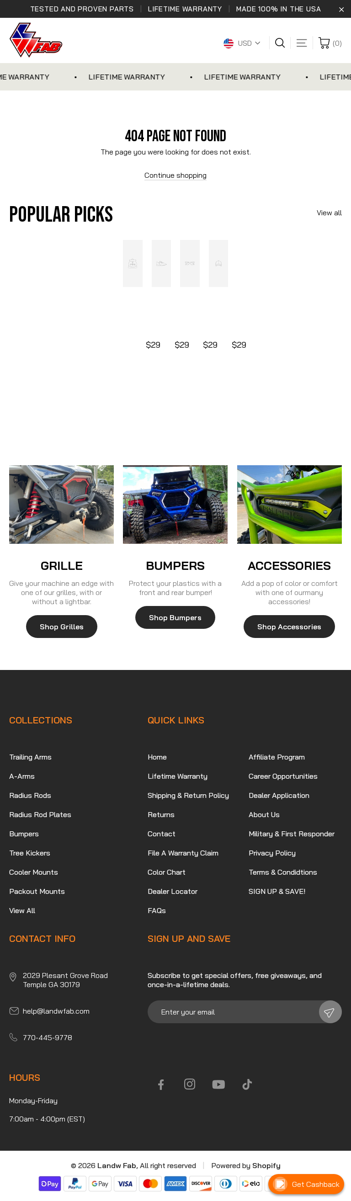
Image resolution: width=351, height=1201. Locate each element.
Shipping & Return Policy (188, 795)
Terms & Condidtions (283, 872)
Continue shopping (175, 175)
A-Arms (22, 776)
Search (282, 43)
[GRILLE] (61, 504)
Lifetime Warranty (177, 776)
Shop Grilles (62, 626)
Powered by (246, 1165)
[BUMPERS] (175, 504)
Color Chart (167, 872)
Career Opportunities (283, 776)
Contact (162, 833)
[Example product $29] (133, 295)
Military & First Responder (292, 833)
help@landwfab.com (56, 1010)
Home (157, 756)
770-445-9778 (47, 1037)
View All (22, 910)
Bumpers (24, 833)
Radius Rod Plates (40, 814)
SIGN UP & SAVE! (277, 891)
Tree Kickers (29, 852)
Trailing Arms (30, 756)
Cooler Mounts (33, 872)
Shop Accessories (289, 626)
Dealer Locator (172, 891)
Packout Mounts (37, 891)
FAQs (157, 910)
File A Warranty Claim (183, 852)
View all (329, 212)
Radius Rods (30, 795)
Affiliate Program (277, 756)
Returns (161, 814)
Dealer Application (279, 795)
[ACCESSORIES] (289, 504)
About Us (264, 814)
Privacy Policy (272, 852)
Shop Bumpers (175, 617)
